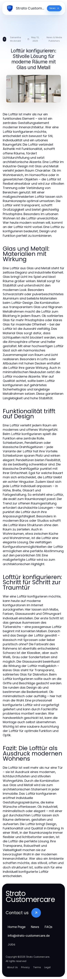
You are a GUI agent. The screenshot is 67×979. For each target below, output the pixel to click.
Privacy (25, 967)
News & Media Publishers (54, 39)
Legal (47, 967)
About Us (12, 967)
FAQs (48, 927)
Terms (37, 967)
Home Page (16, 927)
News (35, 927)
